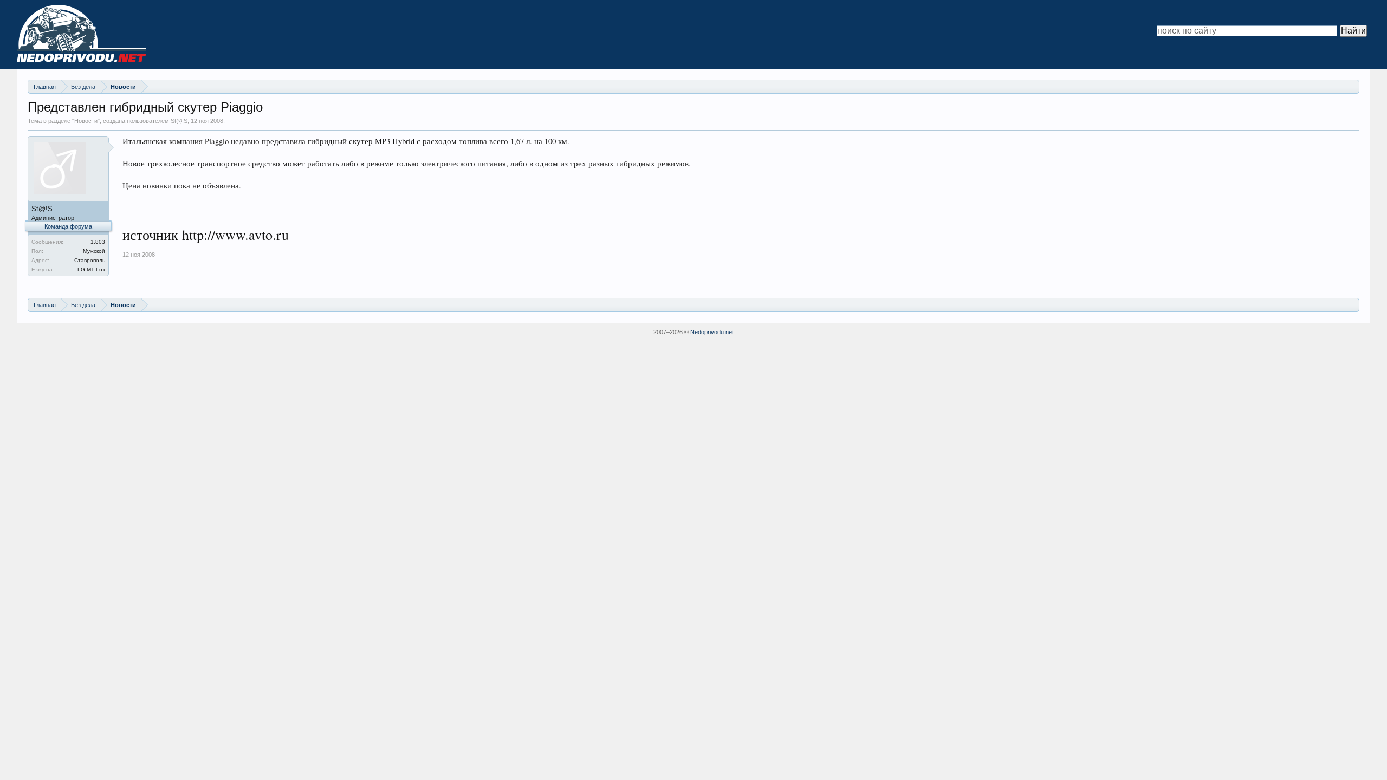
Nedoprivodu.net (712, 332)
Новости (86, 121)
